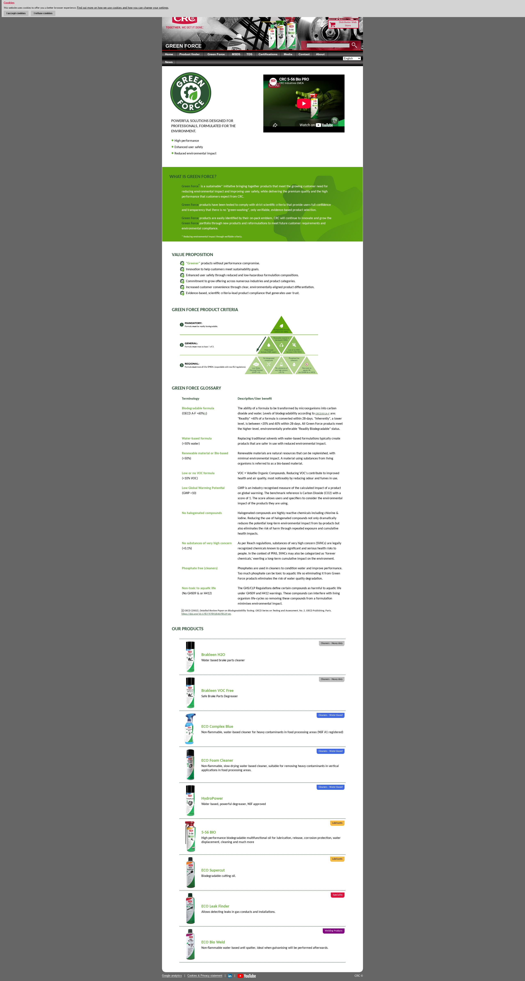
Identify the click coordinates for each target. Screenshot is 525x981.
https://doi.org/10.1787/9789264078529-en (206, 614)
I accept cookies (16, 13)
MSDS (236, 54)
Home (169, 54)
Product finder (189, 54)
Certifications (268, 54)
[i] (205, 413)
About (320, 54)
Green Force (216, 54)
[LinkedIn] (230, 975)
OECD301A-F (322, 413)
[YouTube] (246, 975)
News (169, 62)
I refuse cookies (43, 13)
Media (288, 54)
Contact (304, 54)
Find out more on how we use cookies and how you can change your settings (122, 7)
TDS (249, 54)
